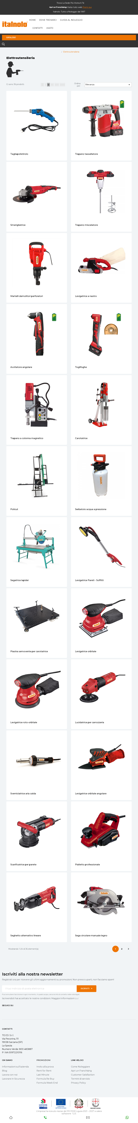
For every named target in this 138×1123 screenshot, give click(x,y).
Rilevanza (108, 84)
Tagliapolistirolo (19, 154)
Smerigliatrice (17, 225)
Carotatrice (81, 438)
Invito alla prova (45, 1066)
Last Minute (43, 1074)
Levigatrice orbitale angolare (90, 793)
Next (128, 949)
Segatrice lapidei (19, 580)
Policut (14, 509)
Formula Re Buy (45, 1079)
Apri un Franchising (81, 1070)
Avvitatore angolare (21, 367)
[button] (87, 7)
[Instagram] (8, 1010)
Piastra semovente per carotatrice (29, 651)
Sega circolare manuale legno (91, 935)
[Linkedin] (18, 1010)
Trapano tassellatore (86, 154)
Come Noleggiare (80, 1066)
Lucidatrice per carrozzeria (89, 722)
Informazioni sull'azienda (15, 1066)
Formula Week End (47, 1083)
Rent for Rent (44, 1070)
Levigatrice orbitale (85, 651)
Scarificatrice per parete (23, 864)
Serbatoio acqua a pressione (90, 509)
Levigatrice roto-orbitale (23, 722)
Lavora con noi (9, 1074)
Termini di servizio (80, 1079)
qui (76, 998)
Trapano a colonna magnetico (26, 438)
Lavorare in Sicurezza (13, 1079)
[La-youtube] (13, 1010)
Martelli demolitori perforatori (26, 296)
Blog (4, 1070)
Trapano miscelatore (86, 225)
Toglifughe (81, 367)
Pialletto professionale (87, 864)
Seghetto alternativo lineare (25, 935)
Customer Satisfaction (83, 1074)
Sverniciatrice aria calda (23, 793)
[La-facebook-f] (3, 1010)
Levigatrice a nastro (86, 296)
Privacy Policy (78, 1083)
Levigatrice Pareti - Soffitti (89, 580)
